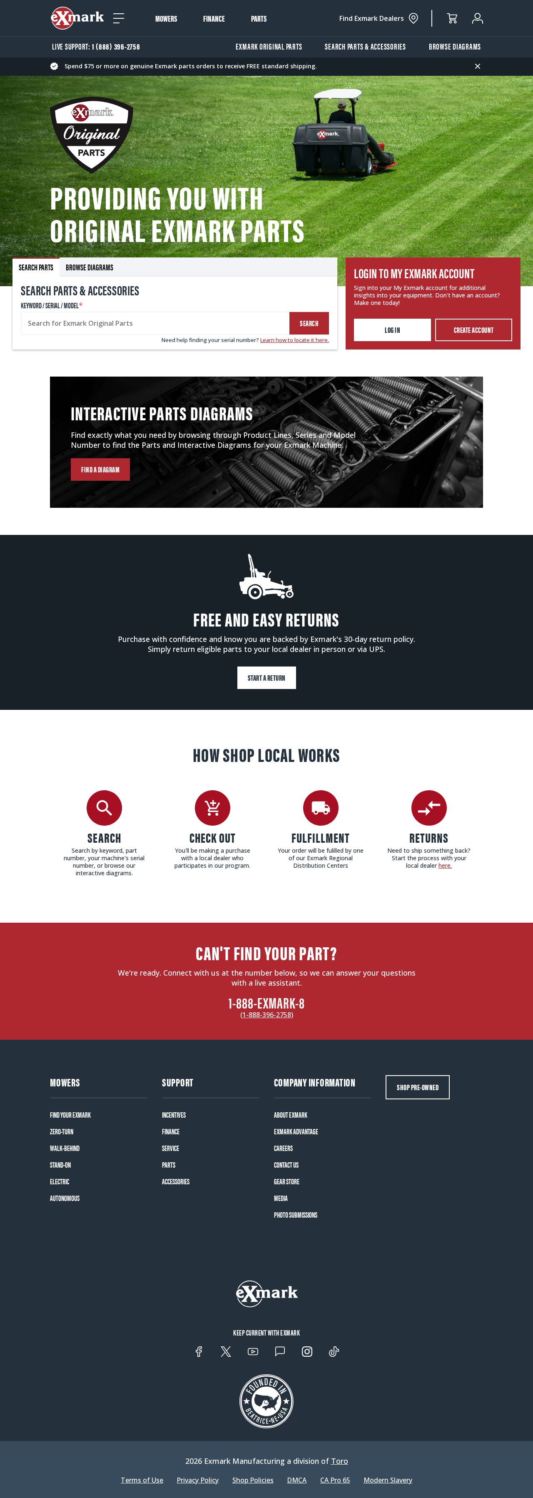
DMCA (296, 1480)
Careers (283, 1148)
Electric (59, 1181)
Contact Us (286, 1165)
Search (309, 323)
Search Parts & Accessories (365, 46)
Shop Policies (253, 1480)
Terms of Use (142, 1480)
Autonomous (65, 1198)
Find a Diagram (100, 469)
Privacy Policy (198, 1480)
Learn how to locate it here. (294, 340)
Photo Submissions (295, 1215)
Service (170, 1148)
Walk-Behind (65, 1148)
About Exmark (290, 1115)
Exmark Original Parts (269, 46)
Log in (392, 330)
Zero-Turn (61, 1131)
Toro (339, 1461)
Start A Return (267, 677)
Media (281, 1198)
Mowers (166, 18)
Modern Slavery (388, 1480)
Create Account (474, 330)
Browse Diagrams (455, 46)
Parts (258, 18)
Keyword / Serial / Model (52, 305)
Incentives (174, 1115)
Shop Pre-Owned (417, 1087)
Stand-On (60, 1165)
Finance (214, 18)
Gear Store (286, 1181)
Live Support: (96, 46)
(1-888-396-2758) (266, 1014)
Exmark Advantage (296, 1131)
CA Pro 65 (335, 1480)
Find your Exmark (70, 1115)
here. (445, 865)
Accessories (175, 1181)
